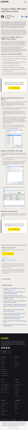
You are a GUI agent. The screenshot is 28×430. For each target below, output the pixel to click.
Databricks (17, 404)
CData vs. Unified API (5, 392)
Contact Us (17, 395)
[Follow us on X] (24, 16)
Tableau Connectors (4, 375)
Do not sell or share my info (14, 428)
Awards (16, 388)
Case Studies (3, 404)
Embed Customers (4, 388)
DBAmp (16, 365)
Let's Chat (4, 351)
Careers (16, 394)
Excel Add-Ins (3, 371)
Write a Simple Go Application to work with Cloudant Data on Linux (13, 310)
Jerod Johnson (8, 15)
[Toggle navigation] (25, 1)
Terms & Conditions (4, 419)
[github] (6, 348)
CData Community (4, 403)
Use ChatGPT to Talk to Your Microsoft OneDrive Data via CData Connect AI (14, 301)
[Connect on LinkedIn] (26, 16)
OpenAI (16, 412)
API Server (3, 367)
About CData (17, 382)
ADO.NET (2, 363)
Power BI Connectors (5, 373)
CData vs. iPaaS (4, 390)
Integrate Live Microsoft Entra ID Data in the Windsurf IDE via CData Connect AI (13, 317)
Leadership (17, 390)
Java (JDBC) (3, 361)
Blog (2, 406)
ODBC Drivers (3, 359)
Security (22, 419)
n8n (15, 410)
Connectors (3, 382)
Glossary (2, 412)
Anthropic (16, 403)
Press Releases (17, 384)
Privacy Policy (14, 419)
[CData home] (5, 1)
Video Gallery (3, 414)
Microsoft (16, 408)
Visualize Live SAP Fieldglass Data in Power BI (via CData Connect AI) (14, 289)
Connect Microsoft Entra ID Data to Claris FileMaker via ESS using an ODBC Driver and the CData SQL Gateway (14, 297)
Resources (3, 408)
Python (2, 365)
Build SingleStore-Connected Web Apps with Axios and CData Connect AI (14, 292)
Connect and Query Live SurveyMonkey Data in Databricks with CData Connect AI (14, 314)
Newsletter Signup (4, 410)
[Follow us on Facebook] (22, 16)
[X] (4, 348)
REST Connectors (4, 369)
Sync (15, 359)
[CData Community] (9, 348)
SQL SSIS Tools (17, 363)
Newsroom (17, 386)
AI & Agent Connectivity (5, 386)
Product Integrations (5, 384)
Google (16, 406)
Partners (16, 392)
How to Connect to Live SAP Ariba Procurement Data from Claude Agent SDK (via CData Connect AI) (15, 306)
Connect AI (17, 361)
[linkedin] (2, 348)
